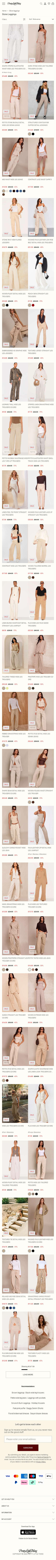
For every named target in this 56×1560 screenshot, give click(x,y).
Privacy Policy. (41, 1462)
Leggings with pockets (37, 1398)
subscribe (28, 1448)
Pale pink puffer (19, 1408)
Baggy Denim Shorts (35, 1408)
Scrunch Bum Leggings (20, 1403)
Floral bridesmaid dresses (18, 1413)
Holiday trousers (38, 1403)
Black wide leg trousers (35, 1393)
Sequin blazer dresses (39, 1413)
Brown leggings (18, 1393)
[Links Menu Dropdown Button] (3, 3)
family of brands (43, 1457)
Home (4, 11)
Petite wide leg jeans (19, 1398)
